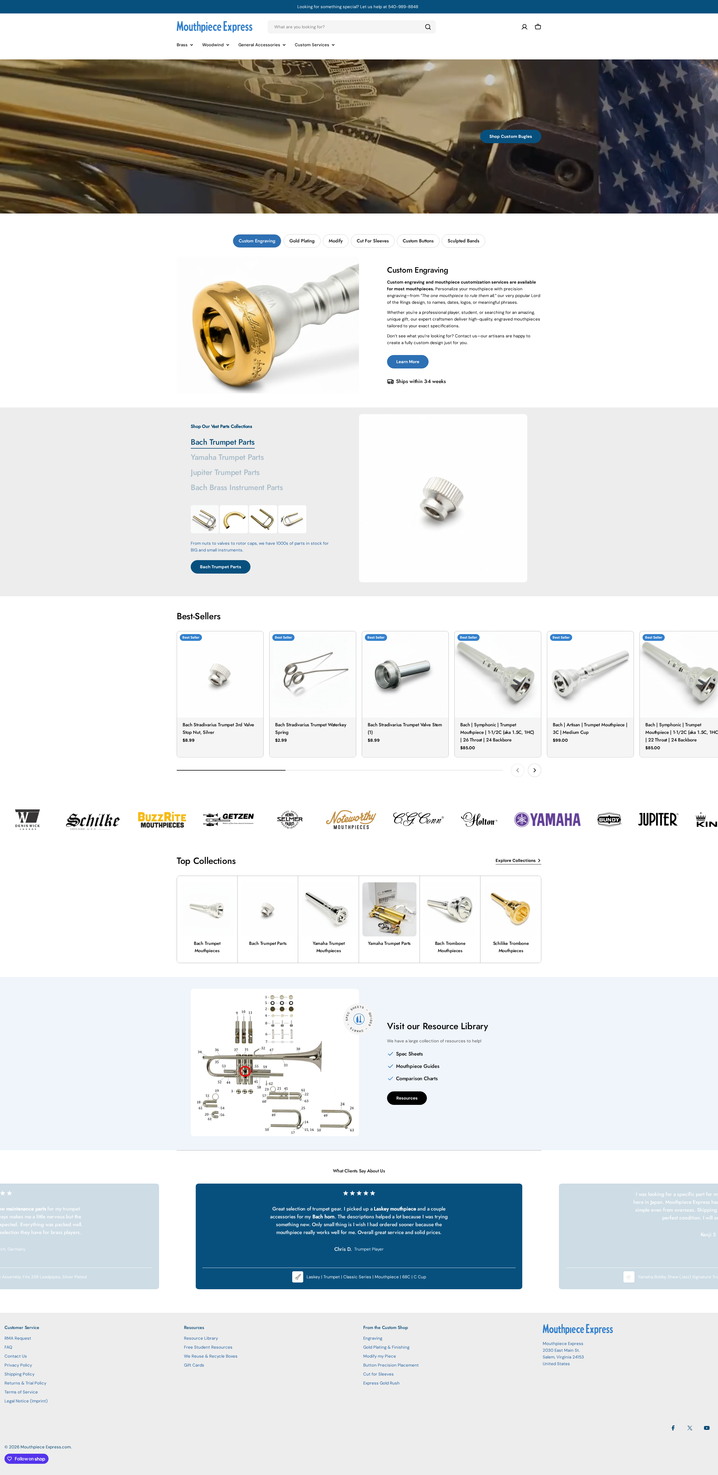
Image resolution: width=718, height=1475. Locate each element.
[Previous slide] (517, 770)
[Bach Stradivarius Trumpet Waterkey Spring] (313, 674)
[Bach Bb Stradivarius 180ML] (205, 519)
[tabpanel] (359, 325)
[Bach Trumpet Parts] (443, 498)
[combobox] (352, 27)
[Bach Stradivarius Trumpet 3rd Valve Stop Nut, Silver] (220, 674)
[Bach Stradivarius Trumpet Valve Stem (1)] (405, 674)
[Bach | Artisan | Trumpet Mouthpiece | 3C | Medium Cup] (590, 674)
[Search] (428, 27)
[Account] (524, 27)
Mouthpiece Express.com (45, 1447)
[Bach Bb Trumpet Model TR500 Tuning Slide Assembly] (263, 519)
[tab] (257, 241)
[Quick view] (255, 643)
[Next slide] (534, 770)
